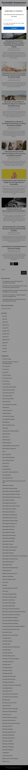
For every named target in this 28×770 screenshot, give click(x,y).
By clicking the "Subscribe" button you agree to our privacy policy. (13, 24)
